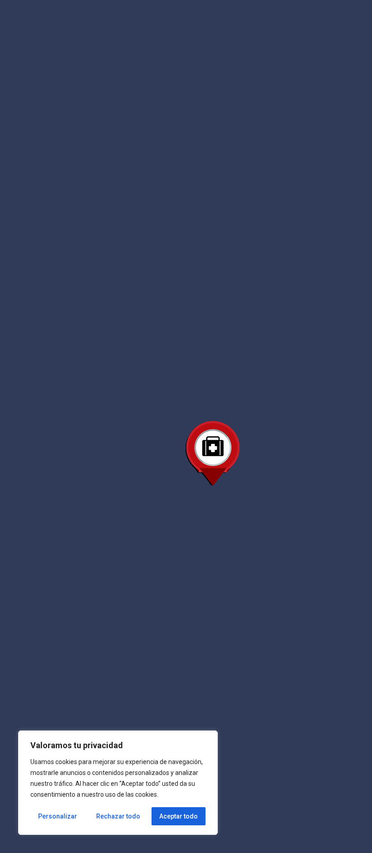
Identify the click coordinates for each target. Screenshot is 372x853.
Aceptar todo (178, 816)
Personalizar (57, 816)
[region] (118, 782)
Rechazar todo (118, 816)
